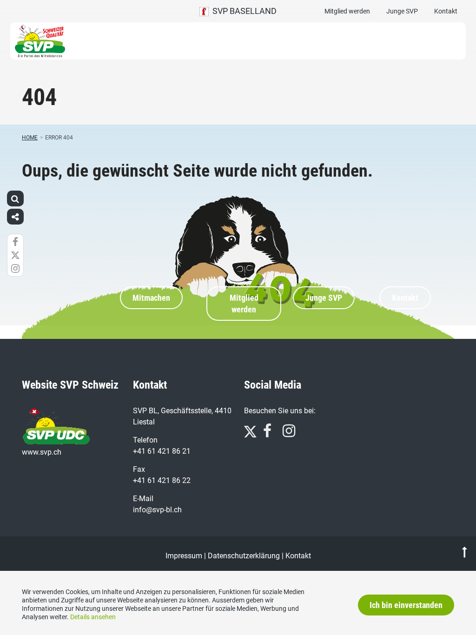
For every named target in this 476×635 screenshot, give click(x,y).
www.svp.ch (41, 452)
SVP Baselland (243, 11)
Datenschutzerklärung (244, 555)
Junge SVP (402, 11)
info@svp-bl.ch (157, 509)
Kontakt (445, 11)
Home (30, 137)
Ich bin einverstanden (406, 605)
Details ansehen (93, 617)
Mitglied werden (347, 11)
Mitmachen (151, 298)
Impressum (183, 555)
